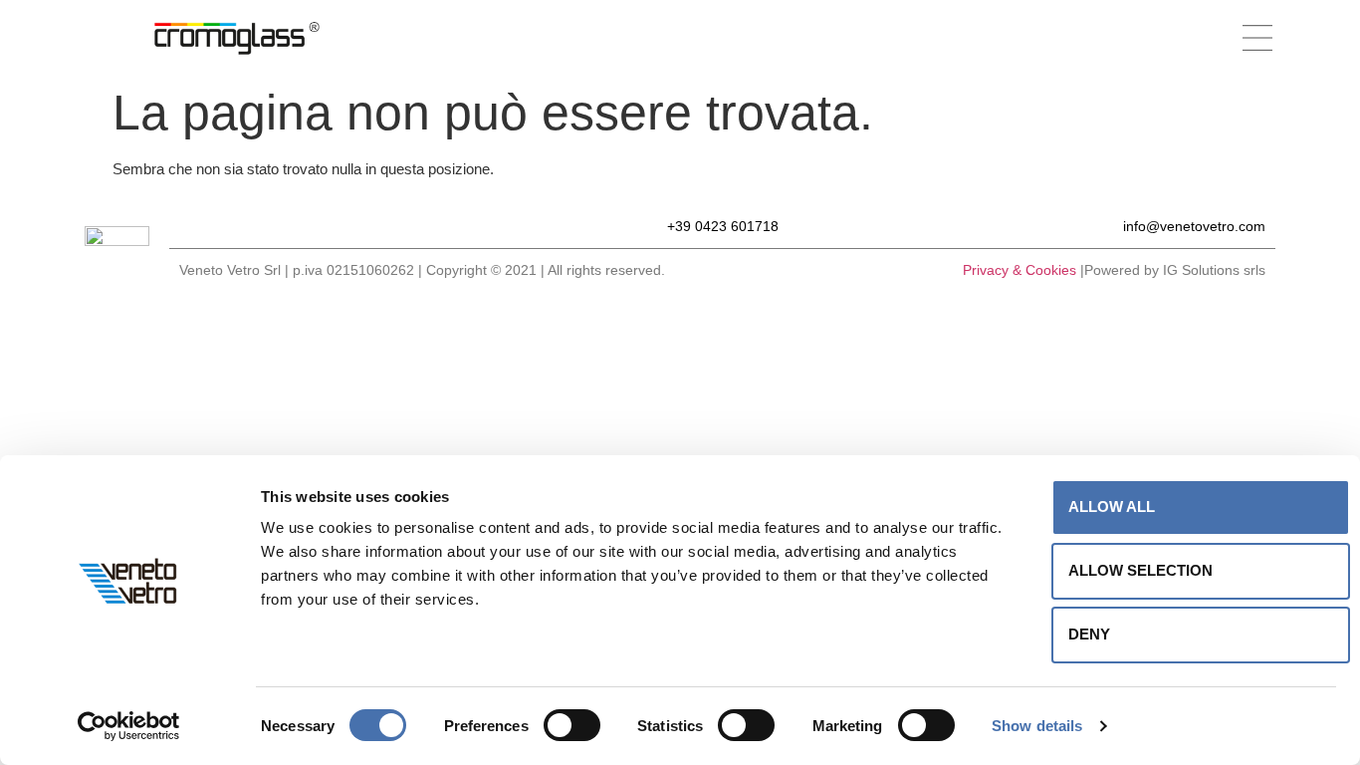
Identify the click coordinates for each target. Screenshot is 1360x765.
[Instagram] (224, 225)
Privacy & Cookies (1019, 270)
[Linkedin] (294, 225)
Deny (1089, 634)
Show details (1037, 725)
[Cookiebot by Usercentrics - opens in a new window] (129, 726)
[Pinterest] (259, 225)
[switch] (572, 725)
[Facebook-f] (189, 225)
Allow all (1111, 506)
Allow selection (1140, 570)
